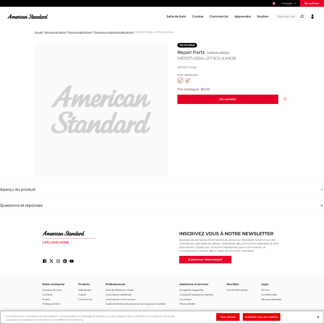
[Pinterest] (65, 261)
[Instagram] (58, 261)
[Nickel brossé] (188, 80)
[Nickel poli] (180, 80)
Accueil (38, 32)
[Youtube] (71, 261)
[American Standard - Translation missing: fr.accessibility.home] (69, 233)
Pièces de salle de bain (80, 32)
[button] (227, 99)
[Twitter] (51, 261)
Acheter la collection (218, 52)
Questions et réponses (21, 205)
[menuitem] (176, 16)
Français (286, 3)
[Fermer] (318, 317)
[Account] (312, 16)
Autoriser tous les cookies (261, 316)
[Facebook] (44, 261)
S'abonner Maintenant (205, 259)
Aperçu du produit (17, 189)
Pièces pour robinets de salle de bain (114, 32)
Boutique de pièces (55, 32)
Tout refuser (228, 316)
